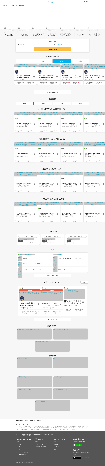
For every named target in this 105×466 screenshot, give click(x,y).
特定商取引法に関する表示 (40, 446)
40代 (80, 103)
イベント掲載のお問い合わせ (22, 454)
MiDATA (55, 449)
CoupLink (56, 441)
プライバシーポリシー (39, 444)
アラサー (61, 103)
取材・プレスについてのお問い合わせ (23, 452)
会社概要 (17, 441)
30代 (43, 103)
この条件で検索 (52, 49)
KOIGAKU (56, 444)
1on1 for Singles (57, 446)
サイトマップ (18, 449)
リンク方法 (18, 446)
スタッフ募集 (18, 444)
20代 (24, 103)
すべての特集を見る (52, 275)
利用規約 (36, 441)
